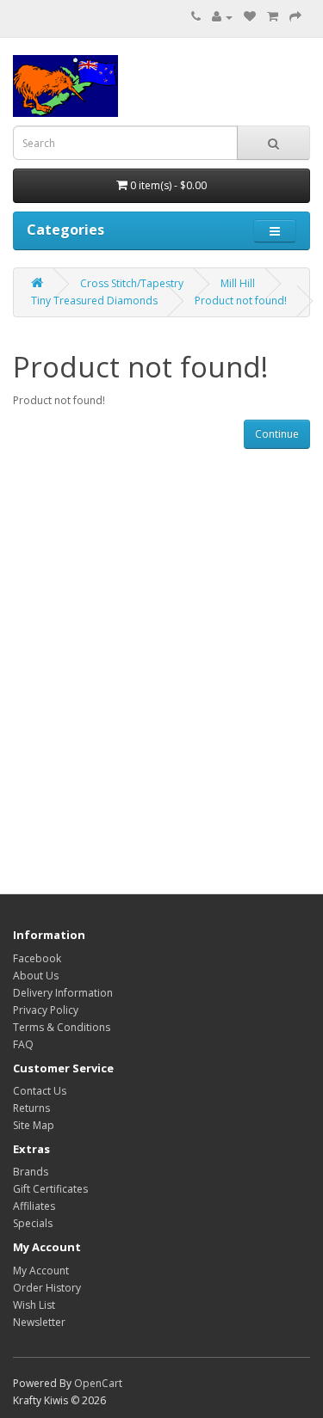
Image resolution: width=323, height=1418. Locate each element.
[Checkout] (295, 16)
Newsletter (39, 1322)
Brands (30, 1171)
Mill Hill (238, 283)
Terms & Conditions (61, 1027)
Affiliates (34, 1206)
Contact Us (39, 1090)
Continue (277, 434)
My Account (41, 1270)
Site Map (33, 1125)
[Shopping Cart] (272, 16)
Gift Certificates (50, 1189)
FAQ (23, 1044)
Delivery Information (63, 992)
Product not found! (241, 300)
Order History (47, 1287)
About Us (36, 975)
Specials (33, 1223)
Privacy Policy (45, 1010)
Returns (31, 1108)
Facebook (37, 958)
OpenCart (98, 1383)
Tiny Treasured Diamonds (94, 300)
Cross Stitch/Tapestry (131, 283)
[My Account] (222, 16)
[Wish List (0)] (250, 16)
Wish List (34, 1305)
